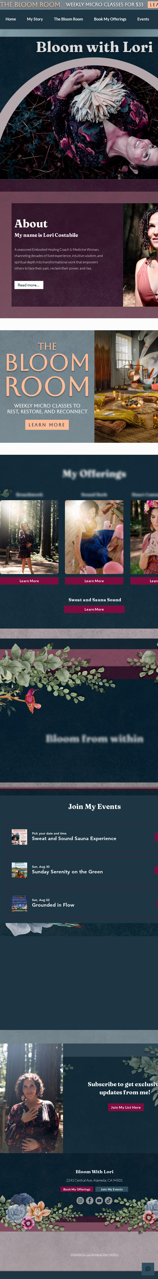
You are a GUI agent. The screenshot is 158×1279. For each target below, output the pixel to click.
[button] (79, 102)
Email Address (92, 49)
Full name (25, 49)
